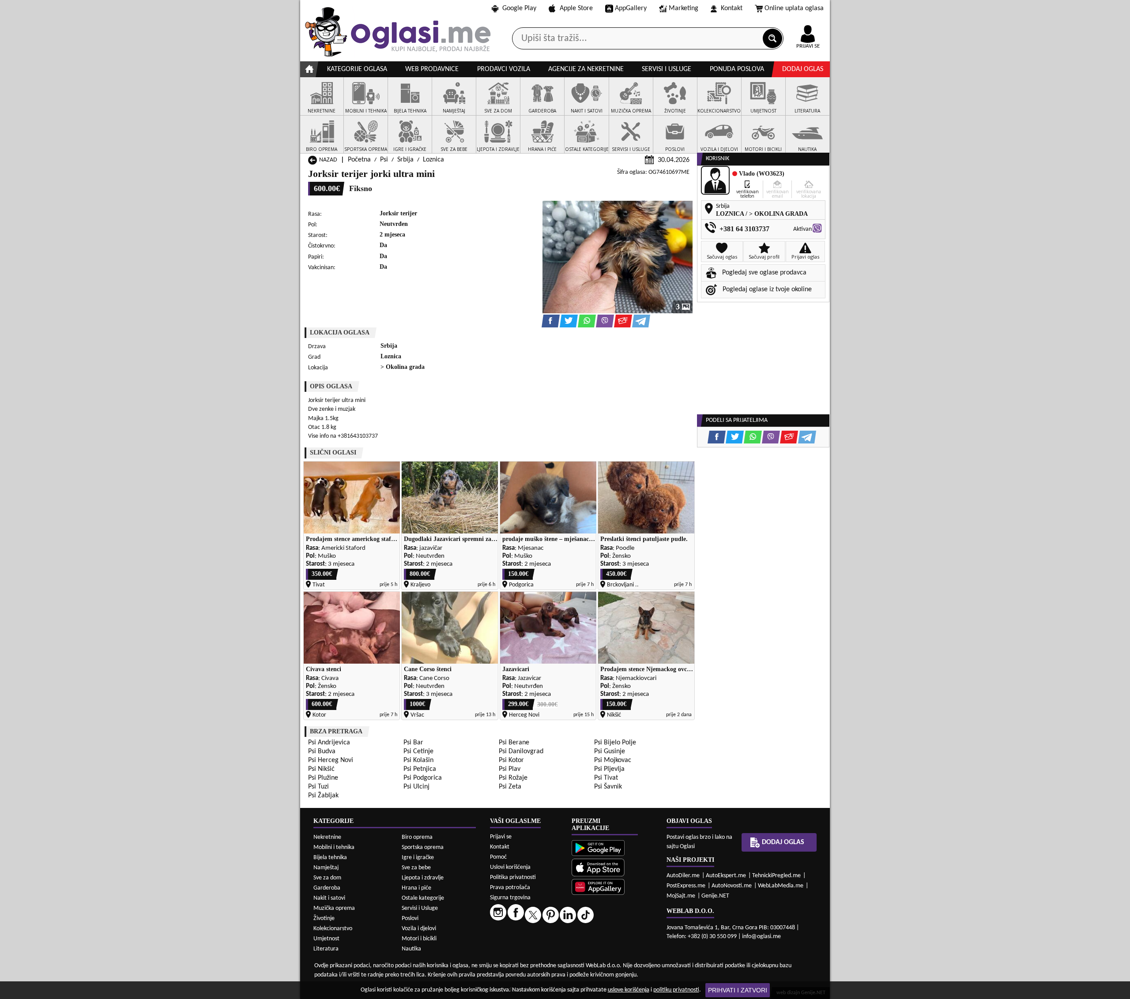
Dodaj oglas (802, 69)
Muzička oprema (334, 908)
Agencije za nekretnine (586, 69)
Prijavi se (501, 837)
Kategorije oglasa (357, 69)
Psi (384, 159)
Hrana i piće (416, 888)
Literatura (326, 949)
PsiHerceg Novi (330, 760)
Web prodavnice (432, 69)
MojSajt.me (681, 896)
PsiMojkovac (612, 760)
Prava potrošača (510, 887)
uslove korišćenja (628, 990)
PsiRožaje (513, 777)
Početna (359, 159)
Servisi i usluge (666, 69)
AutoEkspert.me (726, 875)
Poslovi (410, 918)
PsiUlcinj (416, 786)
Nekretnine (327, 837)
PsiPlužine (323, 777)
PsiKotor (511, 760)
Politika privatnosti (513, 877)
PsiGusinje (609, 751)
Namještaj (326, 867)
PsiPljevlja (609, 769)
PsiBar (413, 742)
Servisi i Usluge (420, 908)
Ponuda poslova (737, 69)
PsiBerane (514, 742)
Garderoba (326, 888)
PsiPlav (509, 769)
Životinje (324, 918)
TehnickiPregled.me (776, 875)
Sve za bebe (416, 867)
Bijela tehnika (330, 857)
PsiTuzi (318, 786)
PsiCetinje (418, 751)
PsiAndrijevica (329, 742)
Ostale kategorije (423, 898)
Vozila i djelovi (419, 928)
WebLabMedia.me (780, 886)
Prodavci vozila (503, 69)
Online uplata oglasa (794, 8)
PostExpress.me (686, 886)
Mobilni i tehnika (333, 847)
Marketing (683, 8)
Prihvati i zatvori (737, 990)
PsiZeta (510, 786)
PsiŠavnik (608, 786)
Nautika (411, 949)
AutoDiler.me (683, 875)
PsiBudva (321, 751)
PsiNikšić (321, 769)
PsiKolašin (418, 760)
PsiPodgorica (422, 777)
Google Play (519, 8)
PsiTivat (606, 777)
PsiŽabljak (323, 795)
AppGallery (631, 8)
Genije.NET (715, 896)
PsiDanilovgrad (521, 751)
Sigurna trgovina (510, 897)
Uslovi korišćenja (510, 867)
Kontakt (731, 8)
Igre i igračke (418, 857)
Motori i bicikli (419, 938)
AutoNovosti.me (732, 886)
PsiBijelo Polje (615, 742)
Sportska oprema (423, 847)
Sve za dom (327, 878)
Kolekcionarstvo (332, 928)
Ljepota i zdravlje (423, 878)
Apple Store (576, 8)
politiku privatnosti (676, 990)
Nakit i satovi (329, 898)
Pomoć (498, 857)
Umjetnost (326, 938)
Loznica (433, 159)
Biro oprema (417, 837)
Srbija (405, 159)
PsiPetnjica (419, 769)
